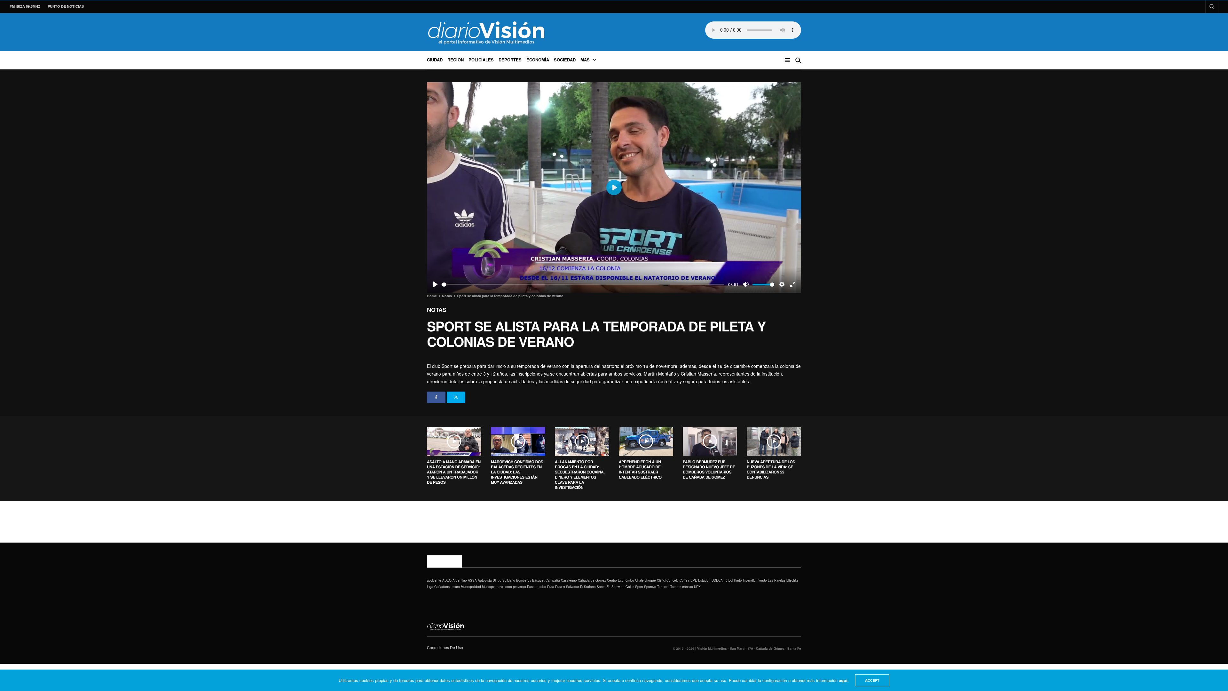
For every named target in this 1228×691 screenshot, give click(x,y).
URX (697, 586)
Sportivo (650, 586)
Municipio (489, 586)
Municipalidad (471, 586)
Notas (436, 310)
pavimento (504, 586)
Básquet (538, 580)
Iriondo (762, 580)
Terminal (663, 586)
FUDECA (716, 580)
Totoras (675, 586)
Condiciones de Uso (445, 647)
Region (455, 60)
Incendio (749, 580)
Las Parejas (776, 580)
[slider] (583, 285)
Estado (703, 580)
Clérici (661, 580)
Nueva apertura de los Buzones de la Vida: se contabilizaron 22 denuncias (771, 469)
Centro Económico (620, 580)
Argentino (460, 580)
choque (650, 580)
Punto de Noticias (66, 6)
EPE (693, 580)
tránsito (687, 586)
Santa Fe (603, 586)
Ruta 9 (560, 586)
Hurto (738, 580)
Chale (639, 580)
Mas (585, 60)
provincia (519, 586)
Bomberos (523, 580)
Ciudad (435, 60)
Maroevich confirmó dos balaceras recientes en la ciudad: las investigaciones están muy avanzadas (517, 472)
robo (542, 586)
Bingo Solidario (504, 580)
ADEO (447, 580)
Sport (639, 586)
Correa (684, 580)
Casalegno (569, 580)
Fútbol (728, 580)
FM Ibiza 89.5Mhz (25, 6)
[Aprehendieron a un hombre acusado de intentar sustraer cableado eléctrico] (646, 441)
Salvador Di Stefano (581, 586)
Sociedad (565, 60)
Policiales (481, 60)
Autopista (485, 580)
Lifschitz (792, 580)
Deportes (510, 60)
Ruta (550, 586)
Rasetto (533, 586)
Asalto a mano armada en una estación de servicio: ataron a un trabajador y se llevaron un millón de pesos (454, 472)
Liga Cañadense (439, 586)
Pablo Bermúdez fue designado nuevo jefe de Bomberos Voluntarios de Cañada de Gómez (709, 469)
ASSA (472, 580)
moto (456, 586)
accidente (434, 580)
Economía (537, 60)
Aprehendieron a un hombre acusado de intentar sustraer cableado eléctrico (640, 469)
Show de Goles (622, 586)
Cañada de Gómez (592, 580)
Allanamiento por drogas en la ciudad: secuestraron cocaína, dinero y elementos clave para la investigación (579, 474)
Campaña (553, 580)
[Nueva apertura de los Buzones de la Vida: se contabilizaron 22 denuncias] (774, 441)
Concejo (672, 580)
